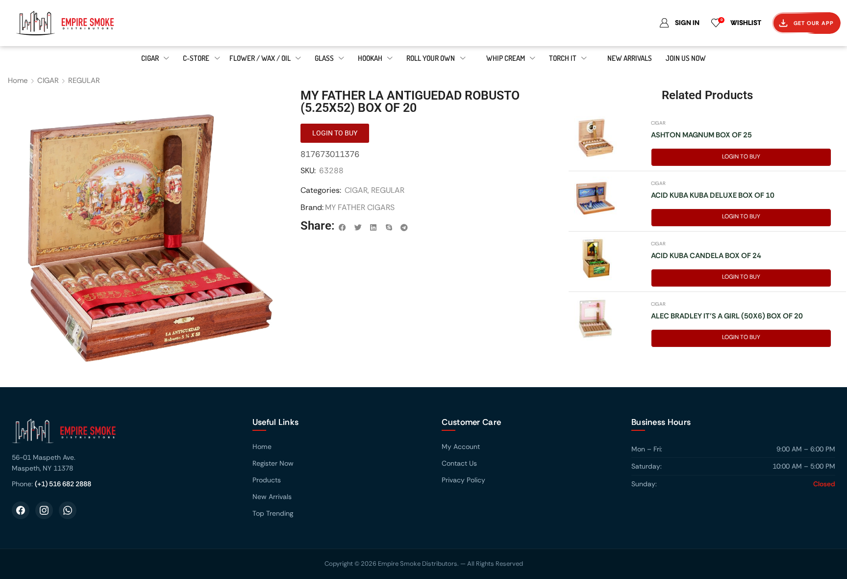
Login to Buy (741, 156)
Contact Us (459, 463)
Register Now (273, 463)
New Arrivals (272, 496)
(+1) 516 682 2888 (63, 483)
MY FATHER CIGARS (360, 207)
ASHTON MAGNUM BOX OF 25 (701, 135)
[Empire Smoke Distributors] (122, 434)
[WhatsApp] (67, 510)
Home (18, 80)
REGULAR (84, 80)
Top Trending (272, 513)
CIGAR (48, 80)
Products (266, 479)
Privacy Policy (463, 479)
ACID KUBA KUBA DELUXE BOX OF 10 (712, 195)
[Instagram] (44, 510)
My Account (461, 446)
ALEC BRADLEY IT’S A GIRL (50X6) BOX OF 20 (727, 316)
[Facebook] (20, 510)
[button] (342, 228)
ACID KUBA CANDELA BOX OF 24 (706, 255)
